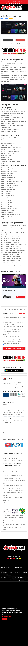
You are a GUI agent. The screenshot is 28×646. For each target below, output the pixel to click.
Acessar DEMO (9, 40)
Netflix (22, 430)
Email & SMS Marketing (7, 580)
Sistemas (14, 1)
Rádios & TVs (16, 292)
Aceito (4, 619)
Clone (4, 432)
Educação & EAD (5, 577)
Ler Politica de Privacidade (7, 616)
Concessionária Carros (7, 575)
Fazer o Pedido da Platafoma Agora (15, 348)
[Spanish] (20, 559)
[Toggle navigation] (24, 7)
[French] (11, 559)
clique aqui (8, 457)
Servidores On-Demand (21, 572)
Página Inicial (7, 1)
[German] (14, 559)
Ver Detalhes (21, 297)
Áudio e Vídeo (4, 18)
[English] (8, 559)
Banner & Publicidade (7, 570)
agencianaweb (7, 292)
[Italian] (17, 559)
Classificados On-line (7, 572)
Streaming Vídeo (20, 577)
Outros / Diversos (20, 580)
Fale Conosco (21, 1)
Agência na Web (12, 379)
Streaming (10, 430)
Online (16, 430)
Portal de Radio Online (9, 290)
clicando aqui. (6, 344)
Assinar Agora (21, 40)
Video (4, 430)
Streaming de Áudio (20, 575)
